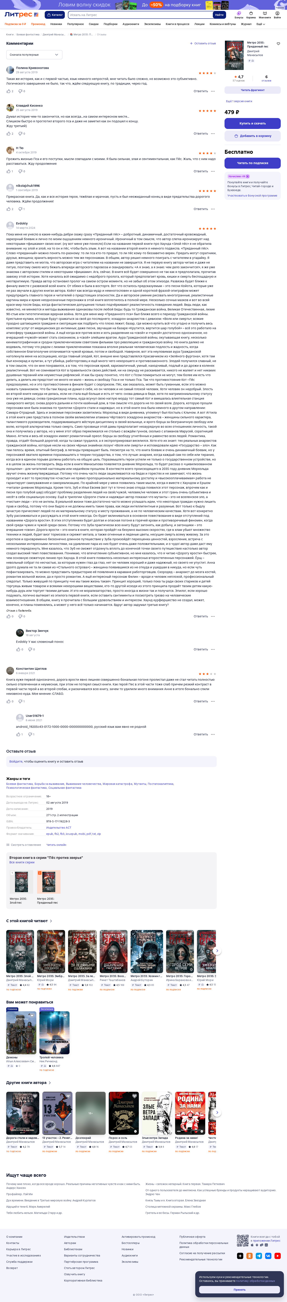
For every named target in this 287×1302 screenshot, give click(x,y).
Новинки (56, 24)
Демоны (12, 1057)
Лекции (199, 24)
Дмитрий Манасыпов (20, 980)
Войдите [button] (15, 761)
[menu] (34, 54)
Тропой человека (51, 1057)
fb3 (62, 834)
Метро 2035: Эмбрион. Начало (210, 976)
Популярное (75, 24)
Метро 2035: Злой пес (20, 976)
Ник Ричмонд (48, 1061)
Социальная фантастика (64, 788)
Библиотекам (73, 1249)
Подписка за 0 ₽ (15, 24)
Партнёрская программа (81, 1262)
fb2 (56, 834)
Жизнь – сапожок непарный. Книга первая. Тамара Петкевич (185, 1184)
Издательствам (74, 1237)
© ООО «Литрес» (143, 1294)
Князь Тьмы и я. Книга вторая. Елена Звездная (175, 1200)
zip (99, 834)
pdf (88, 834)
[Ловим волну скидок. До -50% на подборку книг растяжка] (143, 5)
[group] (111, 70)
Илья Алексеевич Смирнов (21, 1061)
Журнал (246, 24)
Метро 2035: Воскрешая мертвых (113, 976)
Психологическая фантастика (26, 788)
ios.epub (71, 834)
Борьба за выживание (49, 784)
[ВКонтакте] (268, 1256)
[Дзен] (240, 1256)
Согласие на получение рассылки (202, 1253)
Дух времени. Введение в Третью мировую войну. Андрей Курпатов (51, 1200)
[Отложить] (29, 934)
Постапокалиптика (160, 784)
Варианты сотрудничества (82, 1255)
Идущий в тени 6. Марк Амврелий (28, 1206)
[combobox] (140, 14)
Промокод (38, 24)
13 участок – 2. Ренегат (57, 1138)
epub (49, 834)
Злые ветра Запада (155, 1138)
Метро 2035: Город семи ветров (179, 976)
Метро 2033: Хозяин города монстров (147, 976)
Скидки (94, 24)
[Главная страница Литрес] (21, 15)
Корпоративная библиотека (83, 1280)
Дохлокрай (83, 1138)
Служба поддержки (19, 1262)
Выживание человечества (83, 784)
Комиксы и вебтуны (223, 24)
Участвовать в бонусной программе (252, 195)
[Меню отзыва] (213, 91)
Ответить (201, 91)
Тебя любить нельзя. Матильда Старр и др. (34, 1213)
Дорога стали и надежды (22, 1138)
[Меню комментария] (213, 649)
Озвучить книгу (74, 1274)
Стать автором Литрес (79, 1268)
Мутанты (140, 784)
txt (94, 834)
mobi (81, 834)
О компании (14, 1237)
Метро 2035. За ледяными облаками (82, 976)
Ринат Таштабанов (113, 980)
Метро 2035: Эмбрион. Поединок (51, 976)
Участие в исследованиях (23, 1255)
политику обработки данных (255, 1281)
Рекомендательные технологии (200, 1259)
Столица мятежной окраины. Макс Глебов (173, 1206)
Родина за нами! (186, 1138)
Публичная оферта (192, 1237)
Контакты (12, 1243)
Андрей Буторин (142, 980)
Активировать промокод (138, 1237)
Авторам (70, 1243)
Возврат (12, 1268)
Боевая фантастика (19, 784)
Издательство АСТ (58, 827)
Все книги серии (22, 862)
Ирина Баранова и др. (179, 980)
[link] (106, 68)
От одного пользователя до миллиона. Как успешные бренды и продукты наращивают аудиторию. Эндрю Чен (210, 1192)
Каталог (57, 15)
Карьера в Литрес (18, 1249)
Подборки (111, 24)
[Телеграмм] (259, 1256)
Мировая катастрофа (117, 784)
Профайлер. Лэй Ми (19, 1194)
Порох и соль (118, 1138)
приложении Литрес (266, 1240)
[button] (200, 73)
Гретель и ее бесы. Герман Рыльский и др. (172, 1213)
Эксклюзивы (152, 24)
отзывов (266, 80)
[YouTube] (278, 1256)
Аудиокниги (131, 24)
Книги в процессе (177, 24)
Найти (219, 15)
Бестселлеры (131, 1243)
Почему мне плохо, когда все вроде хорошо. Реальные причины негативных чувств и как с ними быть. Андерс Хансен (73, 1186)
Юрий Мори (45, 980)
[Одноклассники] (249, 1256)
